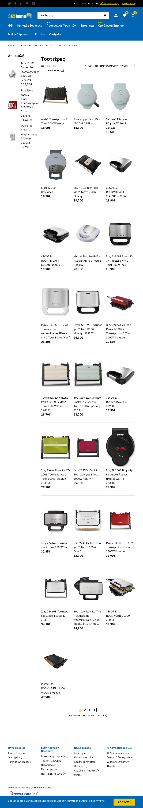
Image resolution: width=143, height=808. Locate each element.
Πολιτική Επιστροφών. (53, 773)
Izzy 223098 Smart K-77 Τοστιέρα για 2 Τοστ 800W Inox (119, 260)
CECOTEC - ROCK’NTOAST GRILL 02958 (119, 402)
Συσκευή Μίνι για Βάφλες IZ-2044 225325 (116, 123)
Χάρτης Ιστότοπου (85, 761)
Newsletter (113, 766)
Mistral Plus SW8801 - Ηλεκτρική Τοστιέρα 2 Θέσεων (87, 260)
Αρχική (11, 45)
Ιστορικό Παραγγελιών (120, 757)
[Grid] (42, 66)
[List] (54, 66)
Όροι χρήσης (15, 757)
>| (95, 709)
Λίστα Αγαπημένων (118, 761)
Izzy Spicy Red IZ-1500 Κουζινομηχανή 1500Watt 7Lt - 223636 (30, 103)
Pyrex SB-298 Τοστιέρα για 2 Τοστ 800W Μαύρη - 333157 (88, 329)
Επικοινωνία (128, 3)
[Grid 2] (48, 66)
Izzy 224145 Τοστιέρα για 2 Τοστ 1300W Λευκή (87, 547)
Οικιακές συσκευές (29, 45)
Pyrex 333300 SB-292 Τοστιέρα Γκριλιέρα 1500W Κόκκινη (119, 547)
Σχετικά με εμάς (17, 753)
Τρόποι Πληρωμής (51, 760)
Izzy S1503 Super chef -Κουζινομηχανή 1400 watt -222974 (31, 72)
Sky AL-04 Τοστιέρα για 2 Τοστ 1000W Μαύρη (86, 192)
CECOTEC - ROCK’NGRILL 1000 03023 (118, 616)
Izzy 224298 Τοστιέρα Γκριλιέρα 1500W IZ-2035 (55, 616)
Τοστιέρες (71, 45)
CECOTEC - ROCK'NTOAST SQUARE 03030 (50, 260)
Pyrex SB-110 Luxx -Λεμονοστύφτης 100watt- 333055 (31, 134)
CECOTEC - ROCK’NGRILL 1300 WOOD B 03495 (53, 688)
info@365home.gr (109, 3)
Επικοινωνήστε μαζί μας (54, 756)
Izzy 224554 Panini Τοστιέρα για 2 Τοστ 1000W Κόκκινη (86, 474)
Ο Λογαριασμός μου (118, 753)
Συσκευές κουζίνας (52, 45)
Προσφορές (80, 766)
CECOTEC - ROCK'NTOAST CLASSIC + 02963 (116, 192)
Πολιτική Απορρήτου (19, 761)
